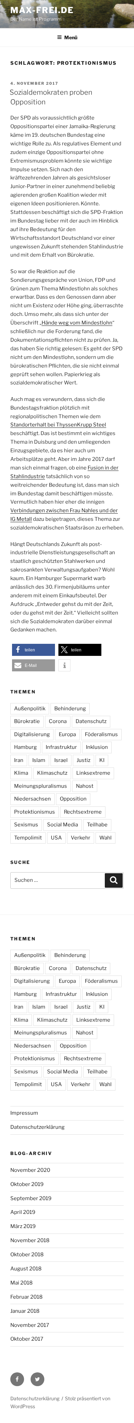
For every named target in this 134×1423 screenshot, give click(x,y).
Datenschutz (91, 721)
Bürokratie (27, 721)
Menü (70, 37)
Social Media (62, 825)
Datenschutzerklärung (37, 1127)
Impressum (24, 1113)
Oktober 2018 (27, 1254)
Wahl (105, 838)
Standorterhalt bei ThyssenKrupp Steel (58, 425)
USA (56, 838)
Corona (58, 721)
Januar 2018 (25, 1311)
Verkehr (80, 838)
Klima (21, 773)
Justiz (83, 760)
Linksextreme (93, 773)
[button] (33, 650)
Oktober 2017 (26, 1339)
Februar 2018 (26, 1297)
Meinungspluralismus (40, 786)
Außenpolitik (29, 708)
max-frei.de (42, 10)
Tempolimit (28, 838)
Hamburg (25, 747)
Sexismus (26, 825)
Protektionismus (34, 812)
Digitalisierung (32, 734)
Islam (38, 760)
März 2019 (23, 1226)
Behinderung (70, 708)
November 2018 (29, 1240)
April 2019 (22, 1212)
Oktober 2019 (27, 1184)
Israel (61, 760)
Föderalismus (101, 734)
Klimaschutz (52, 773)
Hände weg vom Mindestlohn (77, 323)
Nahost (84, 786)
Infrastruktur (61, 747)
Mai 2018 (21, 1283)
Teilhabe (97, 825)
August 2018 (26, 1269)
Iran (18, 760)
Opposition (73, 799)
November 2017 (29, 1325)
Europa (67, 734)
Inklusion (97, 747)
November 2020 (30, 1170)
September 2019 (31, 1198)
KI (101, 760)
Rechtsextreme (83, 812)
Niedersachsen (32, 799)
